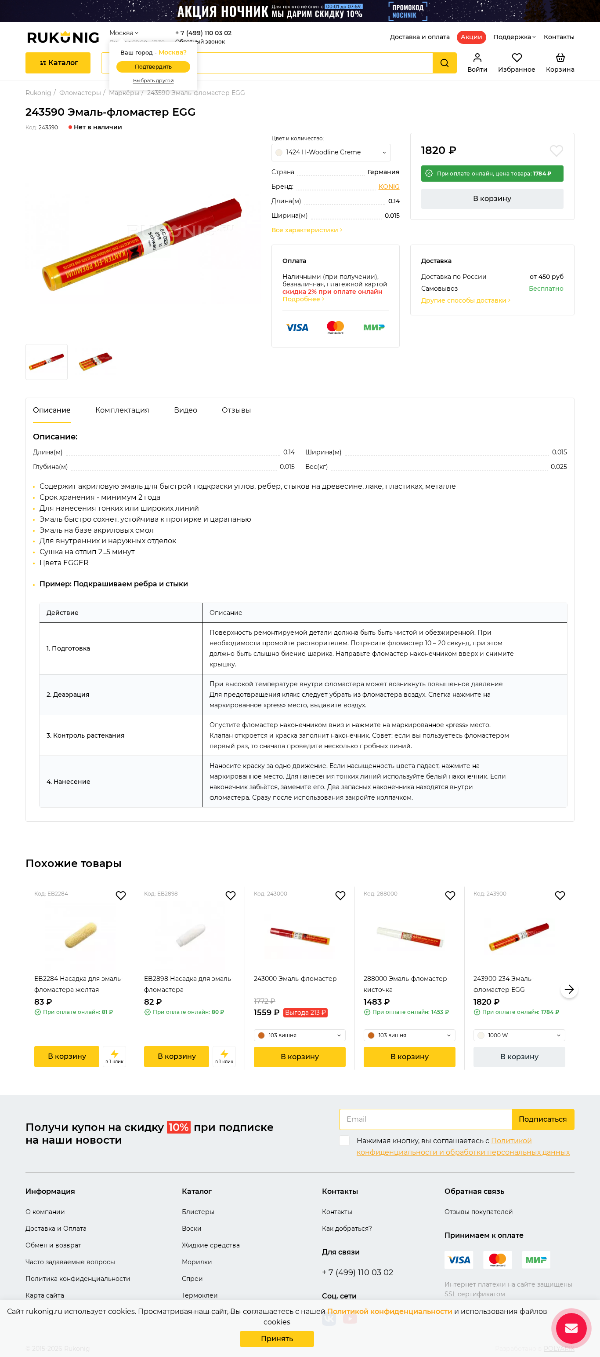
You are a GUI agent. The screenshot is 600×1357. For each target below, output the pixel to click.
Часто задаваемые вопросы (70, 1262)
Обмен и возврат (53, 1245)
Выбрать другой (153, 81)
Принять (277, 1339)
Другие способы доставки (463, 300)
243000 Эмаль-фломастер (295, 979)
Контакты (559, 37)
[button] (31, 989)
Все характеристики (304, 230)
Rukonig (38, 93)
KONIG (389, 186)
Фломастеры (80, 93)
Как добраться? (347, 1229)
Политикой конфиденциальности (389, 1311)
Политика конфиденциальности (77, 1279)
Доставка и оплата (420, 37)
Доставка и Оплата (56, 1229)
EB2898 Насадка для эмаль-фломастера (188, 984)
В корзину (492, 198)
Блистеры (198, 1212)
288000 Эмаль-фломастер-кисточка (406, 984)
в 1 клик (114, 1061)
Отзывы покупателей (479, 1212)
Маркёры (124, 93)
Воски (192, 1229)
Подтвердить (153, 66)
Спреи (192, 1279)
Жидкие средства (211, 1245)
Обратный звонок (200, 41)
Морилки (197, 1262)
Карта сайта (44, 1295)
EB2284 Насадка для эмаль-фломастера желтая (78, 984)
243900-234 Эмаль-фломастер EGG (503, 984)
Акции (471, 37)
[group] (143, 243)
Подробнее (301, 299)
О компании (45, 1212)
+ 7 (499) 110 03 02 (203, 33)
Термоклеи (200, 1295)
